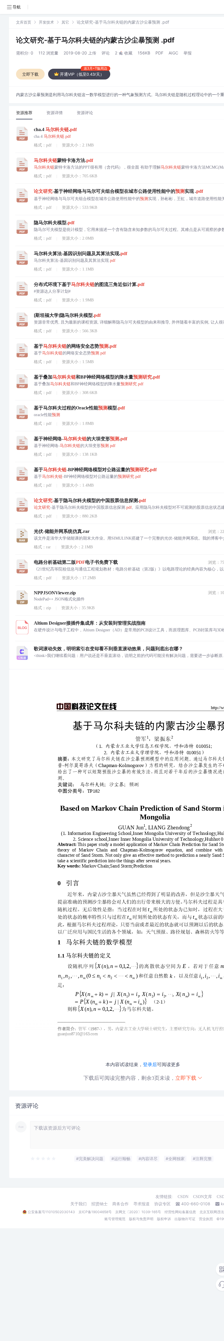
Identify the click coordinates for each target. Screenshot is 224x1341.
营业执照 (206, 1219)
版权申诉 (164, 1219)
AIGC (173, 52)
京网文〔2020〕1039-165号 (138, 1212)
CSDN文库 (202, 1197)
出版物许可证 (184, 1219)
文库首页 (23, 22)
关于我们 (78, 1204)
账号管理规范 (114, 1219)
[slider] (43, 1159)
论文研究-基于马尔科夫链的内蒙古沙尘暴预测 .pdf (95, 40)
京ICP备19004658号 (95, 1212)
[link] (23, 22)
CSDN (183, 1197)
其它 (65, 22)
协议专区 (162, 1204)
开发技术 (46, 22)
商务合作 (120, 1204)
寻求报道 (141, 1204)
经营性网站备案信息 (180, 1212)
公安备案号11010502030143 (51, 1212)
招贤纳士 (99, 1204)
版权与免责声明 (141, 1219)
